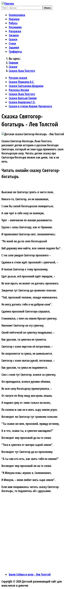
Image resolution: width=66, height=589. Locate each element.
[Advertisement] (33, 536)
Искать (47, 7)
